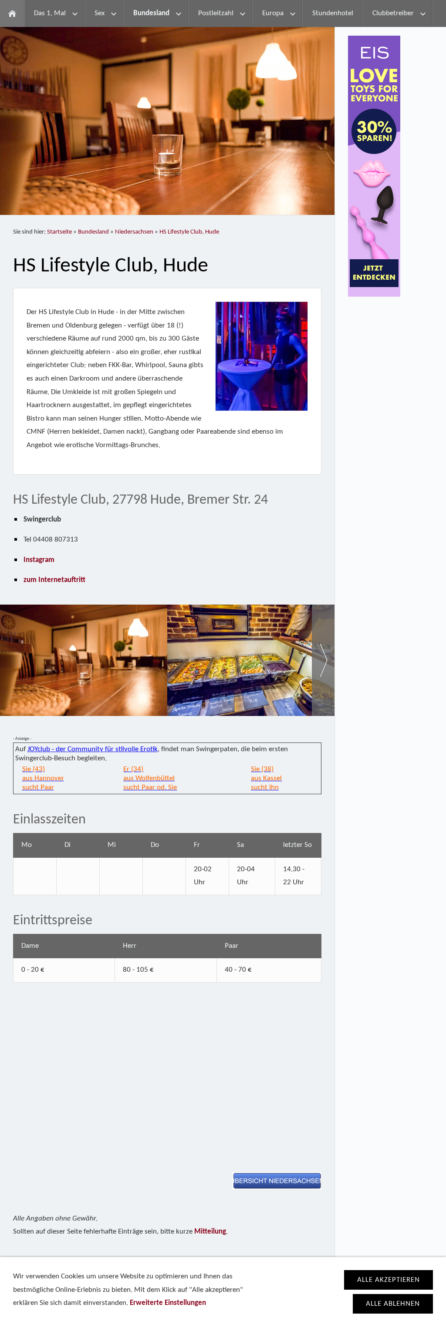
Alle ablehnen (393, 1304)
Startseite (59, 232)
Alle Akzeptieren (388, 1280)
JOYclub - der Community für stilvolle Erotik (92, 749)
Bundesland (93, 232)
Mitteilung (210, 1231)
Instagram (39, 560)
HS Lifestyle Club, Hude (189, 232)
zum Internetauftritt (54, 580)
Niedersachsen (134, 232)
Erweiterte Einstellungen (168, 1303)
